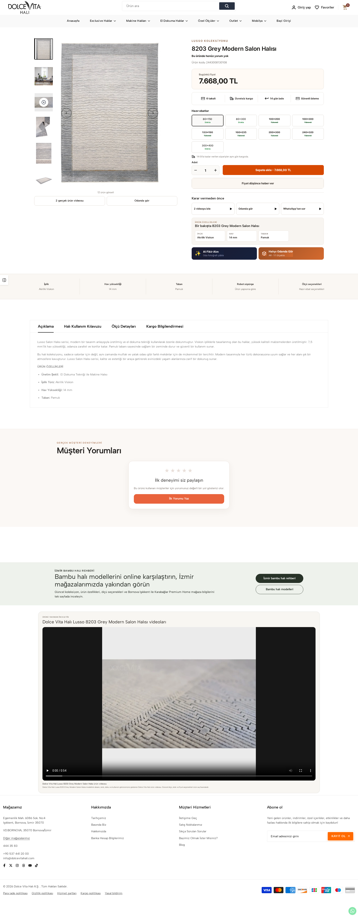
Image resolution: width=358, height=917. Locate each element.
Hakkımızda (98, 831)
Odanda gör (141, 200)
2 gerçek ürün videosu (69, 200)
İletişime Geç (188, 818)
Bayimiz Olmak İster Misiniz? (198, 838)
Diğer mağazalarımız (16, 838)
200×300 (269, 132)
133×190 (202, 132)
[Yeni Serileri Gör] (4, 280)
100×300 (303, 119)
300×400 (207, 147)
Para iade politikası (15, 893)
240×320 (303, 132)
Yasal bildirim (113, 893)
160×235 (236, 132)
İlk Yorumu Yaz (179, 498)
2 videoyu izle (202, 208)
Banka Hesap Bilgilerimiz (107, 838)
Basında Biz (98, 825)
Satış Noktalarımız (190, 825)
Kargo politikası (91, 893)
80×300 (241, 120)
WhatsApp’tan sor (294, 208)
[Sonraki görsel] (153, 113)
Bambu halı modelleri (279, 589)
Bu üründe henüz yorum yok (210, 56)
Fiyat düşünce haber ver (258, 183)
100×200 (269, 119)
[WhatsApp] (352, 911)
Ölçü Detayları (124, 326)
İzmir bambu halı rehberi (280, 578)
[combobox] (171, 6)
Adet (195, 162)
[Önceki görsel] (66, 113)
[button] (224, 253)
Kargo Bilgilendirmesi (164, 326)
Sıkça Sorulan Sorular (192, 831)
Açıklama (46, 326)
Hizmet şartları (66, 893)
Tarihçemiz (98, 818)
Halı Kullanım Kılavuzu (82, 326)
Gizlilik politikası (42, 893)
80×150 (207, 120)
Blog (182, 845)
